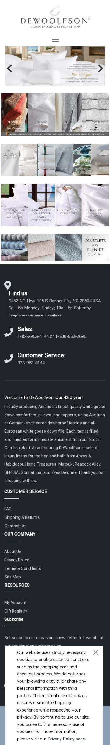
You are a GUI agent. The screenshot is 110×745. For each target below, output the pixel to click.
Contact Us (15, 525)
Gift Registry (15, 611)
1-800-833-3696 (70, 336)
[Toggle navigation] (55, 39)
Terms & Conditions (22, 568)
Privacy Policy (16, 560)
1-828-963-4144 (33, 336)
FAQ (8, 508)
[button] (9, 68)
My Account (15, 602)
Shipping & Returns (22, 517)
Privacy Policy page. (67, 738)
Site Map (12, 577)
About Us (12, 551)
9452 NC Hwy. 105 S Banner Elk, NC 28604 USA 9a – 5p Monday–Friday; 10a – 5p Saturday (55, 307)
